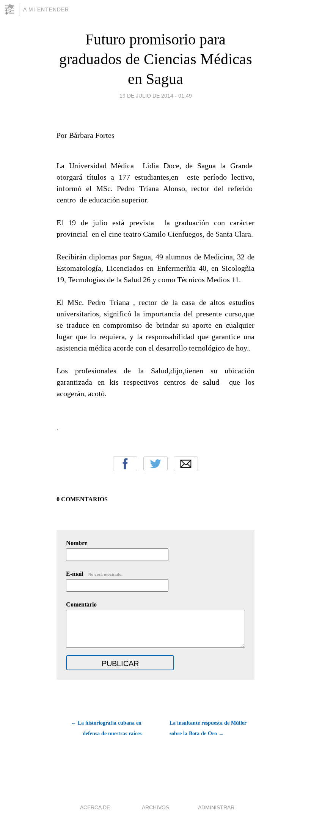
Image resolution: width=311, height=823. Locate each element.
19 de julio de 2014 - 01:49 (155, 96)
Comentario (81, 604)
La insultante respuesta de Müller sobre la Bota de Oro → (208, 728)
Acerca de (95, 807)
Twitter (155, 463)
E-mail (94, 573)
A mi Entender (46, 9)
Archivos (155, 807)
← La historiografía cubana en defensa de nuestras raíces (106, 728)
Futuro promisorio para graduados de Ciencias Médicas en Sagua (155, 59)
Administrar (216, 807)
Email (186, 463)
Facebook (125, 463)
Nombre (76, 543)
